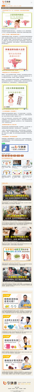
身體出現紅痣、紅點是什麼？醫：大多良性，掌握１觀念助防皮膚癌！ (6, 167)
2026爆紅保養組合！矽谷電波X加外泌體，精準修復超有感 (27, 167)
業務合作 (17, 388)
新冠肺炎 (7, 5)
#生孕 (8, 155)
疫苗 (15, 5)
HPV (17, 5)
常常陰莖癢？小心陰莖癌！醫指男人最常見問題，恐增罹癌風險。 (6, 177)
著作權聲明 (20, 388)
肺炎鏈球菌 (11, 5)
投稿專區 (24, 388)
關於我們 (13, 388)
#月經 (11, 155)
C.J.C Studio (19, 391)
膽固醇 (20, 5)
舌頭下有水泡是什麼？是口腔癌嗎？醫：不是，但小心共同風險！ (27, 177)
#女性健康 (18, 155)
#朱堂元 (22, 155)
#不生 (6, 155)
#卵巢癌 (15, 155)
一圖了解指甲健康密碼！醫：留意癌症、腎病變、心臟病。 (17, 177)
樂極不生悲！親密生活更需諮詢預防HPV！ (17, 167)
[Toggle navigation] (31, 2)
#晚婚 (3, 155)
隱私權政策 (9, 388)
